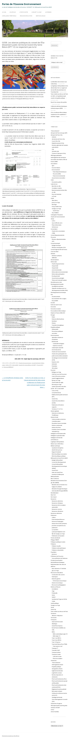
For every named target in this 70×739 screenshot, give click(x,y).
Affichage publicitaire (56, 155)
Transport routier (56, 654)
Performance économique (59, 581)
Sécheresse (55, 227)
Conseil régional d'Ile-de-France (59, 249)
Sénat (52, 607)
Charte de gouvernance (25, 363)
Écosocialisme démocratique (58, 311)
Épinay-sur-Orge (56, 380)
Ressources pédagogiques (59, 585)
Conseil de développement (59, 462)
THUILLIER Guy (55, 431)
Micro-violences (55, 478)
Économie (53, 307)
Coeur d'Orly (55, 390)
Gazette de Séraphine (57, 448)
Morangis (54, 204)
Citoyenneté (55, 266)
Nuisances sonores (57, 509)
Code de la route (57, 656)
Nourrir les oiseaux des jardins (59, 102)
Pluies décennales (56, 225)
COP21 (53, 221)
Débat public (55, 329)
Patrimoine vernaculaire (58, 536)
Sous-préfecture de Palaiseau (59, 558)
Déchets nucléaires (57, 255)
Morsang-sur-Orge (56, 384)
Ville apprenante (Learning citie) (59, 705)
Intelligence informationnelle (58, 433)
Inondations (55, 589)
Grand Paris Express (57, 626)
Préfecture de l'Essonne (57, 556)
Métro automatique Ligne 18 (60, 634)
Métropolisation (55, 476)
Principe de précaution (56, 560)
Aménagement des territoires (58, 157)
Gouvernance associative (58, 178)
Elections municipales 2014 (59, 247)
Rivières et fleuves (55, 587)
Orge (53, 591)
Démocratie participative (58, 274)
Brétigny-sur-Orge (56, 372)
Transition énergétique (58, 325)
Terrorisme (54, 617)
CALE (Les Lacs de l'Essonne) (59, 374)
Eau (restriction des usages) (59, 298)
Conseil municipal (55, 243)
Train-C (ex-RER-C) (56, 638)
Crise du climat (54, 251)
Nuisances (53, 499)
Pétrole (54, 323)
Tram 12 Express (56, 642)
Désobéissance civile (56, 282)
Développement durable (57, 284)
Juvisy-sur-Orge (56, 202)
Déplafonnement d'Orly (58, 143)
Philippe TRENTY (55, 540)
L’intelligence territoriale (9, 16)
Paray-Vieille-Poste (57, 206)
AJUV (53, 165)
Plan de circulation (57, 658)
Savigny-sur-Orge (56, 208)
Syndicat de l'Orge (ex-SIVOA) (59, 599)
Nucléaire (54, 321)
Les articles (13, 12)
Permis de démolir (55, 538)
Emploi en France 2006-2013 (58, 313)
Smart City (53, 609)
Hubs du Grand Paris (57, 472)
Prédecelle (54, 593)
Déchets (53, 253)
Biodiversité (55, 341)
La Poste (54, 196)
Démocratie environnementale (60, 272)
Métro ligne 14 (56, 636)
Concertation (54, 229)
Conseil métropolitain (57, 464)
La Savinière (55, 529)
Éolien (53, 317)
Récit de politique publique (59, 456)
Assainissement (56, 296)
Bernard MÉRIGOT (8, 367)
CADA (52, 180)
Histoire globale (55, 411)
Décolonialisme (55, 259)
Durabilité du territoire (57, 286)
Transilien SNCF (56, 650)
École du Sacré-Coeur (56, 304)
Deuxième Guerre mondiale (59, 423)
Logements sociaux (57, 673)
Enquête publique (55, 327)
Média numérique (55, 446)
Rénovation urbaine (57, 691)
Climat (52, 219)
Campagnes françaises (57, 214)
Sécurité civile (55, 151)
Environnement (55, 335)
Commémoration (56, 421)
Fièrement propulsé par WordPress (10, 736)
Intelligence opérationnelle (58, 435)
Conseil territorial (36, 363)
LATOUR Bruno (54, 439)
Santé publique (55, 603)
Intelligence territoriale (56, 437)
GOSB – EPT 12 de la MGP (57, 388)
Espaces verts (55, 362)
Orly (53, 149)
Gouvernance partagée (58, 278)
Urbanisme (54, 660)
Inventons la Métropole (58, 474)
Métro (53, 632)
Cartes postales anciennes (59, 419)
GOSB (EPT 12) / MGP (36, 12)
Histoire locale (54, 417)
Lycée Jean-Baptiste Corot (58, 531)
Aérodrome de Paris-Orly (58, 139)
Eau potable (55, 300)
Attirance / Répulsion (57, 615)
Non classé (54, 497)
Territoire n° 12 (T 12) (57, 409)
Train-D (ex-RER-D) (56, 640)
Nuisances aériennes (57, 501)
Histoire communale (57, 425)
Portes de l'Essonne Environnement (21, 4)
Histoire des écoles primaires (59, 523)
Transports (54, 619)
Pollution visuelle (56, 546)
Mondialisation (54, 493)
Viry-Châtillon (55, 212)
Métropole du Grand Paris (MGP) (59, 458)
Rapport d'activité (56, 452)
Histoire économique (57, 583)
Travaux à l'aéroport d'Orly (59, 153)
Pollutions (53, 544)
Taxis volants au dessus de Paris (59, 611)
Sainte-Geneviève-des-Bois (59, 386)
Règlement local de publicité (59, 689)
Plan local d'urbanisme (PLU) (59, 679)
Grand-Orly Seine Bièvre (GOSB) (27, 365)
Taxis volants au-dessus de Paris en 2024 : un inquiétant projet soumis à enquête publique (59, 96)
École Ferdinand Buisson (58, 519)
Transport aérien (56, 652)
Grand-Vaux (56, 210)
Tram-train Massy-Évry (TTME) (59, 644)
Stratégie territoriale (57, 697)
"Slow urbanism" (55, 131)
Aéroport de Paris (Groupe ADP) (59, 133)
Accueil (4, 12)
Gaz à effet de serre (57, 223)
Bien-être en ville (56, 186)
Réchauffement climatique (57, 562)
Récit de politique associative (59, 454)
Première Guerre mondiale (59, 429)
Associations (54, 163)
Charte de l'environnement (58, 217)
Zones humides (55, 711)
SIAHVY (53, 597)
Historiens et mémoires (58, 413)
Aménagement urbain (57, 664)
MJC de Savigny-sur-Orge (58, 534)
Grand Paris (55, 470)
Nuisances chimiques (57, 503)
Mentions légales (40, 16)
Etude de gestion (56, 578)
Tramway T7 (55, 648)
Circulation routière (57, 188)
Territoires (53, 613)
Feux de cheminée (56, 194)
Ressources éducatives (26, 16)
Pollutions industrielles (58, 550)
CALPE (52, 198)
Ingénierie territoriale (57, 671)
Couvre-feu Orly (56, 141)
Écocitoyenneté (56, 276)
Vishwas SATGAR (55, 707)
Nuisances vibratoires (57, 511)
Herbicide (54, 364)
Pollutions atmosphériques (59, 548)
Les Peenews (48, 12)
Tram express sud (57, 646)
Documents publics (57, 182)
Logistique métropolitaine (57, 441)
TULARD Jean (55, 415)
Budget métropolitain (57, 460)
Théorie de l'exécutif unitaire (59, 280)
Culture (54, 517)
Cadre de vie (54, 184)
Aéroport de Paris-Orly (56, 135)
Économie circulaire (56, 309)
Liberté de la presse (57, 450)
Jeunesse (54, 554)
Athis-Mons (55, 200)
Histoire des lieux (56, 427)
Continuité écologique (58, 343)
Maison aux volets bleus (57, 444)
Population (53, 552)
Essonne (53, 370)
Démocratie (54, 262)
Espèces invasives (57, 345)
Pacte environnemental (59, 176)
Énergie (53, 315)
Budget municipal (56, 245)
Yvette (53, 601)
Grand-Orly (55, 399)
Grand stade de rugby (57, 382)
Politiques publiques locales (58, 542)
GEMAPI (54, 468)
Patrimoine (53, 515)
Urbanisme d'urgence (56, 703)
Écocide (53, 302)
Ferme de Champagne (57, 521)
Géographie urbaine (57, 668)
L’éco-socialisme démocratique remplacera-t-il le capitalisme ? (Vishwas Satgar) (59, 114)
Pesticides (54, 366)
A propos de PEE (23, 12)
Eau (52, 294)
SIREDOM (54, 257)
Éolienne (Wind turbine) (58, 319)
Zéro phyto (55, 368)
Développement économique (58, 292)
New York (53, 495)
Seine (53, 595)
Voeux (52, 709)
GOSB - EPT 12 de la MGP (11, 365)
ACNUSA (54, 137)
